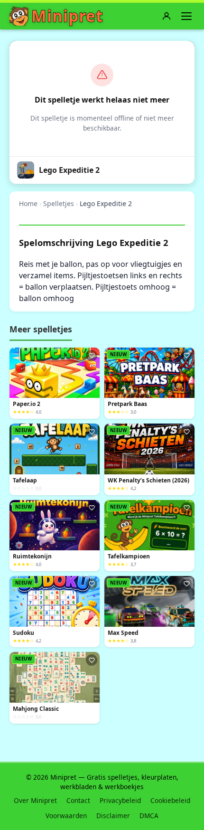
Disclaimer (113, 815)
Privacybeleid (120, 800)
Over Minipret (35, 800)
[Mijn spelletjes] (166, 16)
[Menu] (186, 16)
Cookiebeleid (170, 800)
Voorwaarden (66, 815)
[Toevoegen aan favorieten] (91, 355)
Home (28, 203)
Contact (78, 800)
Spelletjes (58, 203)
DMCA (148, 815)
